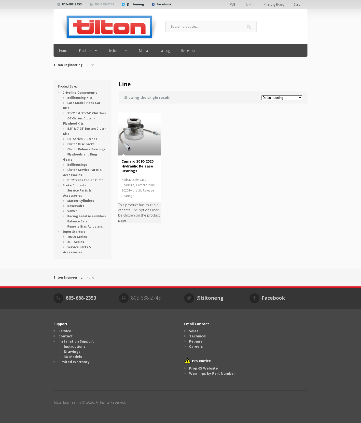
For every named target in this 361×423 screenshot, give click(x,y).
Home (63, 50)
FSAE (233, 4)
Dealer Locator (191, 50)
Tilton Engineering (68, 65)
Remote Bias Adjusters (85, 226)
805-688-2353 (72, 4)
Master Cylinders (80, 201)
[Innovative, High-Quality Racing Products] (106, 26)
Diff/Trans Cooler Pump (85, 180)
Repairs (195, 341)
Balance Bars (77, 221)
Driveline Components (79, 92)
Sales (193, 331)
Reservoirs (75, 206)
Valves (72, 211)
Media (143, 50)
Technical (115, 50)
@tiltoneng (135, 4)
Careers (196, 346)
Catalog (164, 50)
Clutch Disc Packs (81, 144)
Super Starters (73, 232)
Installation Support (76, 341)
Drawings (72, 351)
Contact (298, 4)
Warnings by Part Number (212, 373)
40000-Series (77, 237)
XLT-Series (75, 242)
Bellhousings (77, 165)
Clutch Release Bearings (86, 149)
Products (85, 50)
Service (249, 4)
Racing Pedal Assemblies (86, 216)
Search (249, 27)
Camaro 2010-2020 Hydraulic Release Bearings (139, 190)
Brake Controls (74, 185)
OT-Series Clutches (82, 139)
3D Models (73, 356)
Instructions (74, 346)
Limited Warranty (74, 361)
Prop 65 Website (203, 368)
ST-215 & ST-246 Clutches (86, 113)
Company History (274, 4)
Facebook (164, 4)
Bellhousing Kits (80, 98)
